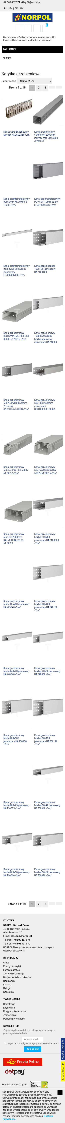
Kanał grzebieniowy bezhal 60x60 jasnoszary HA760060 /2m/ (17, 872)
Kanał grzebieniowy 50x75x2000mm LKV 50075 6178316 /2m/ (45, 470)
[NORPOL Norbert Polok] (32, 17)
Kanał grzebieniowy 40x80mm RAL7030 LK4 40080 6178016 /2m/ (16, 336)
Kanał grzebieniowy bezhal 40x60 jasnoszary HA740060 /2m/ (47, 671)
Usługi (6, 988)
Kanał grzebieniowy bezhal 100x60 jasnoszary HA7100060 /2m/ (46, 539)
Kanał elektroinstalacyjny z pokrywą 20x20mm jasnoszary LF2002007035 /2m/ (17, 270)
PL (5, 8)
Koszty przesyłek (12, 966)
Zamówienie (9, 1015)
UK (21, 8)
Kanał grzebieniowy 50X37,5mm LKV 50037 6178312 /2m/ (16, 470)
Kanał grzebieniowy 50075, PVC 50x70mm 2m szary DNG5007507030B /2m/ (16, 404)
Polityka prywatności (14, 1018)
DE (16, 8)
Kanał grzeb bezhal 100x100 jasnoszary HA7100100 (45, 269)
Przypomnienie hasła (14, 1011)
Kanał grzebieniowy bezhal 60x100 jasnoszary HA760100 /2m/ (15, 740)
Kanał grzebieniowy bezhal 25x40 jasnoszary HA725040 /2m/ (17, 604)
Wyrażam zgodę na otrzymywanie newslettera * (33, 1043)
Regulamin (9, 981)
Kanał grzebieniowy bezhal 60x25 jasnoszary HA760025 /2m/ (17, 805)
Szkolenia (8, 992)
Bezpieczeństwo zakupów (17, 977)
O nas (6, 962)
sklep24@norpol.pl (21, 936)
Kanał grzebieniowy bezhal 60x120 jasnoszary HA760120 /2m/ (46, 740)
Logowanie (9, 1007)
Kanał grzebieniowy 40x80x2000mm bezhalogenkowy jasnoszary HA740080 (46, 337)
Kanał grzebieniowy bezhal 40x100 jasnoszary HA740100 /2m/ (46, 606)
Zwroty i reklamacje (13, 973)
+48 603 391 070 (21, 943)
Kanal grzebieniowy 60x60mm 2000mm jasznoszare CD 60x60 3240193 (46, 136)
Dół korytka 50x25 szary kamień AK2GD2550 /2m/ (17, 133)
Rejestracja (9, 1004)
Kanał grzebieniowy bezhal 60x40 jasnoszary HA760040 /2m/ (47, 805)
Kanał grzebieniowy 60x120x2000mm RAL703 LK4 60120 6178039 (14, 539)
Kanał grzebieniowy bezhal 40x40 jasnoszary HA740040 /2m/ (17, 671)
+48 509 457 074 (21, 939)
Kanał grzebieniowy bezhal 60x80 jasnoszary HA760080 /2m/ (47, 872)
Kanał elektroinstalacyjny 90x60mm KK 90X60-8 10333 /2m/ (17, 201)
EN (11, 8)
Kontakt (7, 984)
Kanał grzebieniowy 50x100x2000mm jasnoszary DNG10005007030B (44, 404)
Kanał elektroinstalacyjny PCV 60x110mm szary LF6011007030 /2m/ (47, 201)
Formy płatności (11, 970)
